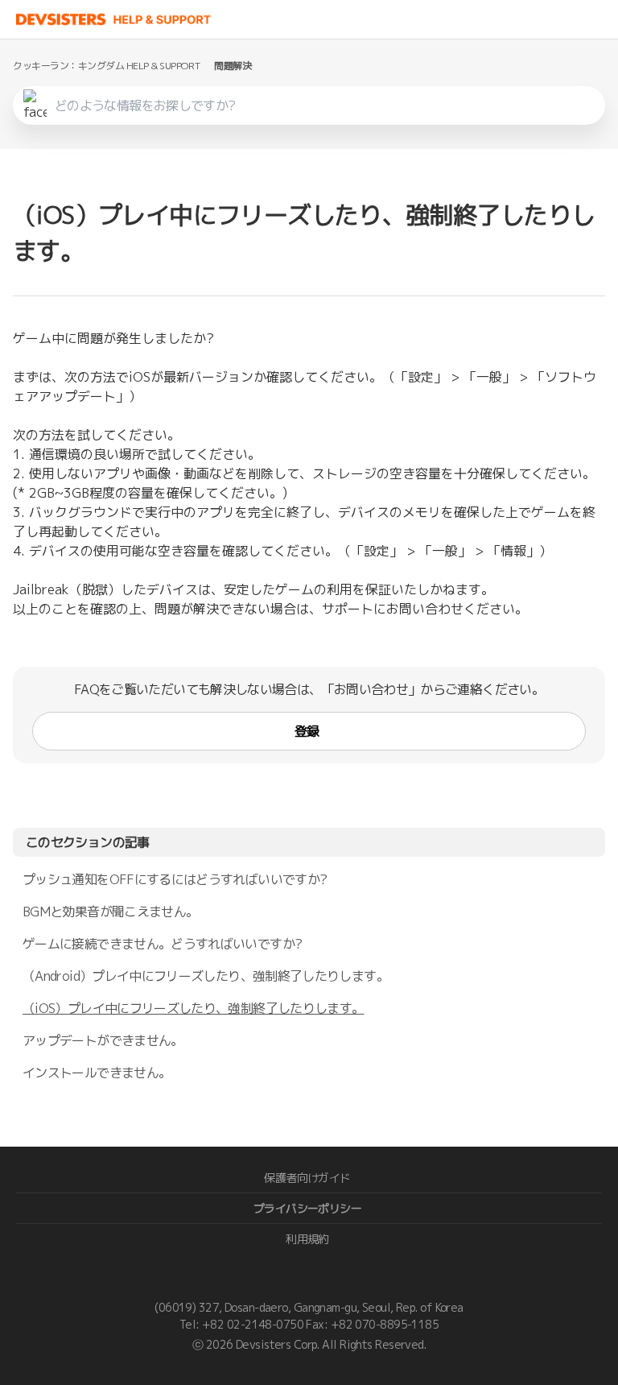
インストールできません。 (97, 1072)
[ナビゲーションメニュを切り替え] (602, 19)
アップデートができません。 (103, 1040)
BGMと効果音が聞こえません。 (110, 911)
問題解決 (232, 65)
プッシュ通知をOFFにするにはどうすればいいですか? (175, 879)
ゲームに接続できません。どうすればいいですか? (162, 944)
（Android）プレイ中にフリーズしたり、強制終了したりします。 (206, 976)
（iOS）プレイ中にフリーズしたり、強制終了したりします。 (193, 1008)
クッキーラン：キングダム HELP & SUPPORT (106, 65)
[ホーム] (114, 19)
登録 (307, 731)
